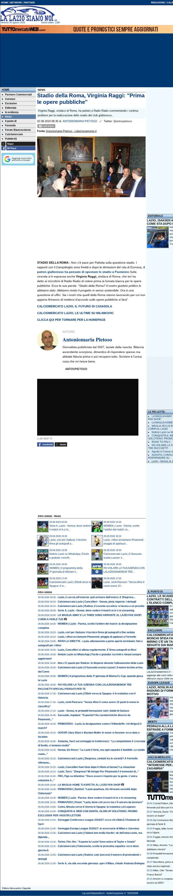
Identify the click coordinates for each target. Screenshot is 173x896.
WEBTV (152, 721)
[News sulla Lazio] (28, 13)
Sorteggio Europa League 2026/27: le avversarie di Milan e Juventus (98, 828)
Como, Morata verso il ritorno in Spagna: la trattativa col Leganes (97, 806)
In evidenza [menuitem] (12, 112)
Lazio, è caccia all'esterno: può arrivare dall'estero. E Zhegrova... (96, 597)
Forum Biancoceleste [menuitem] (18, 129)
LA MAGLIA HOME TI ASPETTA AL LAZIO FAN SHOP (89, 784)
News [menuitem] (8, 116)
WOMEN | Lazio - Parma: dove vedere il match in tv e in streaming (97, 797)
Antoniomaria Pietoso (80, 121)
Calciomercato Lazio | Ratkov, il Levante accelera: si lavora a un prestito (101, 606)
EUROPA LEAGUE (159, 682)
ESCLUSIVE (155, 630)
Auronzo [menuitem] (10, 99)
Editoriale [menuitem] (10, 107)
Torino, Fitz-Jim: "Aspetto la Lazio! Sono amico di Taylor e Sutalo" (97, 841)
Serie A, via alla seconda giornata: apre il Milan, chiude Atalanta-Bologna (101, 863)
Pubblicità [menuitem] (11, 138)
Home (5, 89)
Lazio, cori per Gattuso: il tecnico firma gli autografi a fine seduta (96, 632)
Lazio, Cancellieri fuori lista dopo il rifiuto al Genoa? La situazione (96, 767)
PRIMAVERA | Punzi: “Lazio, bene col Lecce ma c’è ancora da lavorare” (100, 802)
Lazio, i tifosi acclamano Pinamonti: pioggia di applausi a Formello (97, 636)
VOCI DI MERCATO (159, 757)
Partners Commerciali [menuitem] (18, 94)
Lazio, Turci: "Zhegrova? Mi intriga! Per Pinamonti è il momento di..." (98, 771)
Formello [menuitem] (10, 125)
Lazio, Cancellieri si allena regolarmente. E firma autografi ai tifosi (97, 649)
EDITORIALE (155, 215)
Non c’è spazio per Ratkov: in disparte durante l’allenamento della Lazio (100, 663)
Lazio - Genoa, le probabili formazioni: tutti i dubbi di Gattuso (93, 710)
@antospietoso (123, 121)
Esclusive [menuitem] (11, 103)
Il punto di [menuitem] (10, 121)
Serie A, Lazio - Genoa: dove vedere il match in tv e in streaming (96, 610)
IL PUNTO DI (155, 591)
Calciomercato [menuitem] (14, 134)
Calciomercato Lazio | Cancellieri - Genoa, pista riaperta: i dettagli (97, 601)
